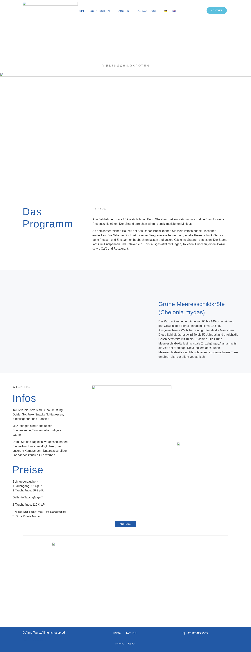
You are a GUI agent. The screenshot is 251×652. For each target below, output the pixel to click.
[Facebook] (185, 645)
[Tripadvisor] (205, 645)
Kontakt (132, 633)
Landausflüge (147, 11)
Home (81, 11)
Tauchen (123, 11)
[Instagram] (195, 645)
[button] (101, 11)
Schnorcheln (100, 11)
